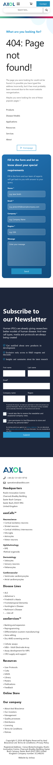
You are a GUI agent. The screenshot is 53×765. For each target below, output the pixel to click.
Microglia (9, 532)
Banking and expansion (15, 625)
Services (10, 133)
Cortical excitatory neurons (16, 522)
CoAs (7, 670)
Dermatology (9, 557)
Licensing (9, 725)
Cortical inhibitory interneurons (18, 529)
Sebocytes (9, 560)
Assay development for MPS (17, 650)
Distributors (10, 722)
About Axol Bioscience (14, 708)
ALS (6, 592)
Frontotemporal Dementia (16, 602)
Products (10, 109)
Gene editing (10, 635)
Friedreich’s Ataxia (13, 599)
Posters (8, 680)
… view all (9, 612)
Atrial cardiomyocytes (14, 579)
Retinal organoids (12, 551)
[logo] (9, 4)
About (9, 139)
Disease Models (13, 115)
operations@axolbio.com (17, 429)
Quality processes (12, 718)
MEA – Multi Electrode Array (17, 647)
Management (10, 715)
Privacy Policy (43, 742)
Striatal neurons (12, 526)
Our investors (11, 711)
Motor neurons (11, 539)
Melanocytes (10, 567)
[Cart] (31, 4)
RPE (6, 548)
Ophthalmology (11, 545)
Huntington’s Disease (14, 606)
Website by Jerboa (26, 757)
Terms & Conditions (13, 728)
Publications (10, 684)
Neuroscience (9, 519)
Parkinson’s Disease (13, 609)
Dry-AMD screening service (17, 638)
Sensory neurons (12, 563)
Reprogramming (12, 628)
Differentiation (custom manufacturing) (22, 631)
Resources (10, 127)
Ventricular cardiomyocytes (17, 576)
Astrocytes (9, 536)
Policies (8, 732)
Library (8, 677)
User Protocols (11, 667)
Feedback (9, 687)
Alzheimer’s (10, 596)
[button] (18, 3)
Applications (11, 121)
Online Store (11, 693)
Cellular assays (11, 643)
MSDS (7, 674)
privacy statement (32, 427)
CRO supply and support (15, 654)
